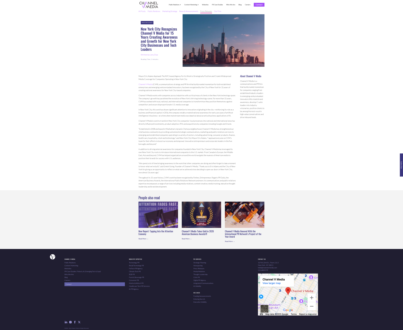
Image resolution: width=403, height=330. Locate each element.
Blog (66, 277)
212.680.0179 (263, 270)
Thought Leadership (200, 274)
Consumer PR (134, 280)
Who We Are (69, 274)
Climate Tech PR (135, 271)
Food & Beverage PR (136, 277)
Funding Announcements (202, 296)
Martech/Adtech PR (136, 283)
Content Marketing (71, 265)
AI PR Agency (134, 289)
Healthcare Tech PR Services (139, 286)
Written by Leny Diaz (149, 55)
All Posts (142, 11)
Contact (69, 284)
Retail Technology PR (136, 265)
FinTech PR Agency (136, 268)
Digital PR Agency (199, 280)
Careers (67, 280)
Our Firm (217, 11)
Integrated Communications (203, 283)
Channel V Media (145, 84)
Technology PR (134, 262)
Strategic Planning (199, 262)
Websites (67, 268)
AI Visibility (197, 286)
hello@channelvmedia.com (267, 268)
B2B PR (132, 274)
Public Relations (154, 11)
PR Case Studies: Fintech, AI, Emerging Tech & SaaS (82, 271)
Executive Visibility (200, 302)
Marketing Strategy (169, 11)
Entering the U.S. (199, 299)
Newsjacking (197, 265)
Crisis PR (196, 277)
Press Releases (206, 11)
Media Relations (199, 271)
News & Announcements (188, 11)
